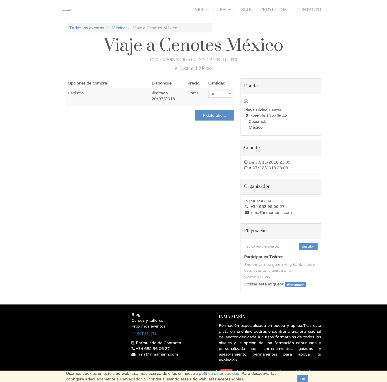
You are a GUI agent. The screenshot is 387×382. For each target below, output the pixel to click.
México (119, 27)
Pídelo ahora (214, 115)
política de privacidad (219, 373)
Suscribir (308, 246)
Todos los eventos (86, 27)
